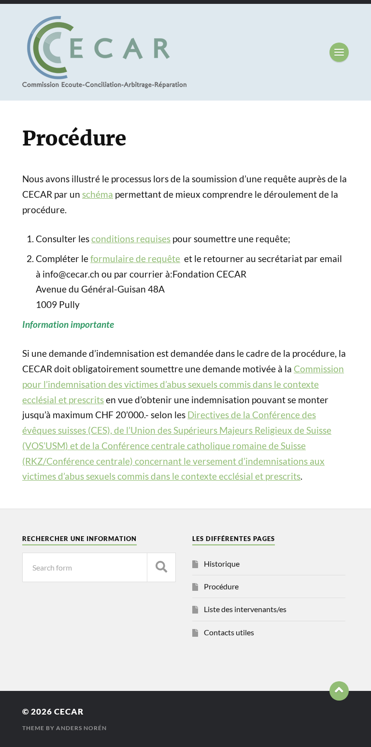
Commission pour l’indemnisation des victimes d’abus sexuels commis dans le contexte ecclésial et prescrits (183, 384)
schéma (97, 194)
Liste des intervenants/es (245, 609)
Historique (222, 563)
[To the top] (339, 691)
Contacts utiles (229, 632)
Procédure (221, 586)
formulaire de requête (135, 258)
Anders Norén (81, 728)
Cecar (69, 711)
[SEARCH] (161, 567)
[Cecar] (185, 52)
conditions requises (131, 239)
